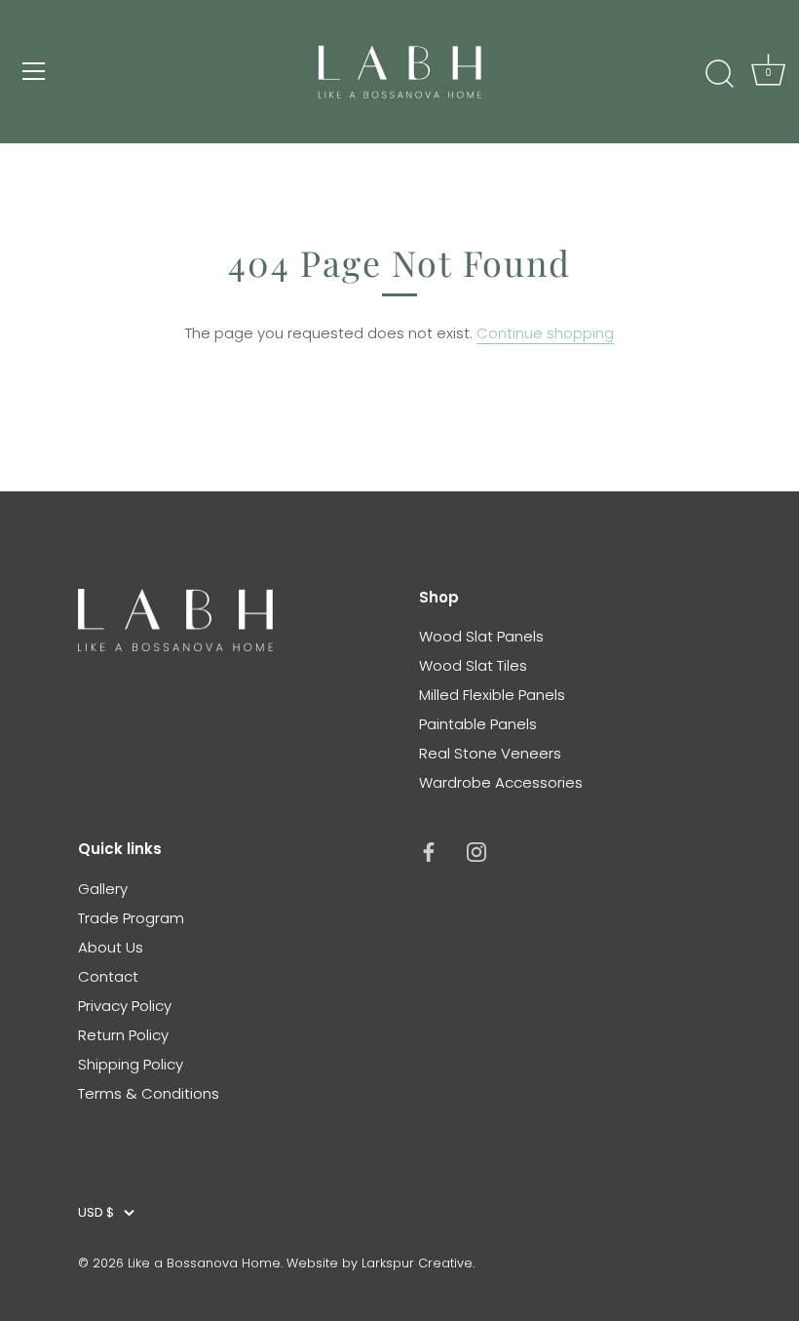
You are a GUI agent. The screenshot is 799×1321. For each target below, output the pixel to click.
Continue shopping (545, 333)
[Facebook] (428, 850)
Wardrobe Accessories (501, 782)
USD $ (96, 1213)
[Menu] (34, 71)
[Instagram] (476, 850)
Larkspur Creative (417, 1263)
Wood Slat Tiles (473, 665)
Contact (108, 976)
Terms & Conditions (148, 1093)
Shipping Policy (130, 1064)
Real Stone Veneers (490, 753)
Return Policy (123, 1035)
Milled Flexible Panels (492, 694)
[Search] (719, 74)
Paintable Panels (478, 724)
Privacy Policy (124, 1005)
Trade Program (131, 918)
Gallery (103, 888)
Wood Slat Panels (481, 636)
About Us (110, 947)
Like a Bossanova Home (204, 1263)
